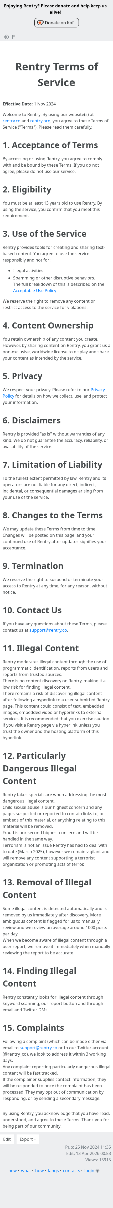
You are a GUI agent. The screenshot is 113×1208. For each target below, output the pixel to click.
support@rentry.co (48, 630)
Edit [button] (7, 1139)
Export (26, 1139)
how (39, 1170)
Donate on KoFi (60, 23)
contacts (71, 1170)
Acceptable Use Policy (34, 290)
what (26, 1170)
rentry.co (11, 121)
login (89, 1170)
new (12, 1170)
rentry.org (40, 121)
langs (53, 1170)
